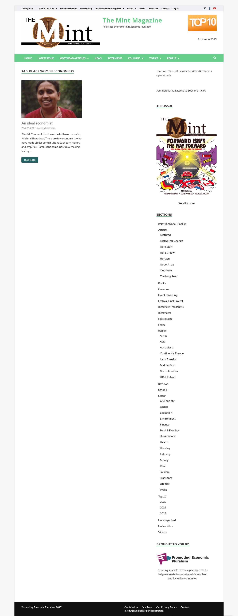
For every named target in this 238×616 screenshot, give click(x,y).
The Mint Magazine (132, 20)
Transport (166, 477)
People (171, 58)
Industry (165, 454)
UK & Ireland (167, 377)
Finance (164, 424)
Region (162, 330)
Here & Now (167, 252)
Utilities (165, 483)
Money (164, 460)
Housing (165, 448)
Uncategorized (167, 520)
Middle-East (167, 365)
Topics (153, 58)
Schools (162, 389)
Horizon (165, 258)
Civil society (167, 400)
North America (169, 371)
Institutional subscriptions (108, 8)
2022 (163, 513)
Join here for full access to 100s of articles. (181, 90)
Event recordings (168, 294)
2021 (163, 507)
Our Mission (131, 607)
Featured (165, 234)
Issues (130, 8)
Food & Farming (169, 430)
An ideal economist (37, 123)
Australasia (167, 347)
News (98, 58)
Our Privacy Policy (166, 607)
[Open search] (214, 58)
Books (142, 8)
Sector (162, 395)
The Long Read (169, 276)
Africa (163, 335)
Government (167, 436)
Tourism (165, 471)
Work (163, 489)
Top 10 (162, 496)
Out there (166, 270)
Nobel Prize (167, 264)
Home (28, 58)
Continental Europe (172, 353)
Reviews (163, 383)
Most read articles (73, 58)
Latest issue (46, 58)
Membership (86, 8)
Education (153, 8)
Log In (175, 8)
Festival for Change (171, 240)
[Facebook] (210, 8)
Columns (134, 58)
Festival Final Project (170, 300)
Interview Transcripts (171, 306)
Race (163, 465)
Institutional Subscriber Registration (144, 610)
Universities (165, 526)
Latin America (168, 359)
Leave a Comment (46, 128)
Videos (162, 532)
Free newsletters (68, 8)
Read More (28, 159)
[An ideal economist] (51, 99)
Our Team (147, 607)
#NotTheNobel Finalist (172, 223)
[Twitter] (205, 8)
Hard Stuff (166, 246)
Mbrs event (165, 318)
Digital (164, 406)
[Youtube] (214, 8)
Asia (162, 341)
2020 (163, 501)
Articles (162, 229)
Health (164, 442)
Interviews (115, 58)
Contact (165, 8)
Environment (168, 418)
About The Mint (46, 8)
